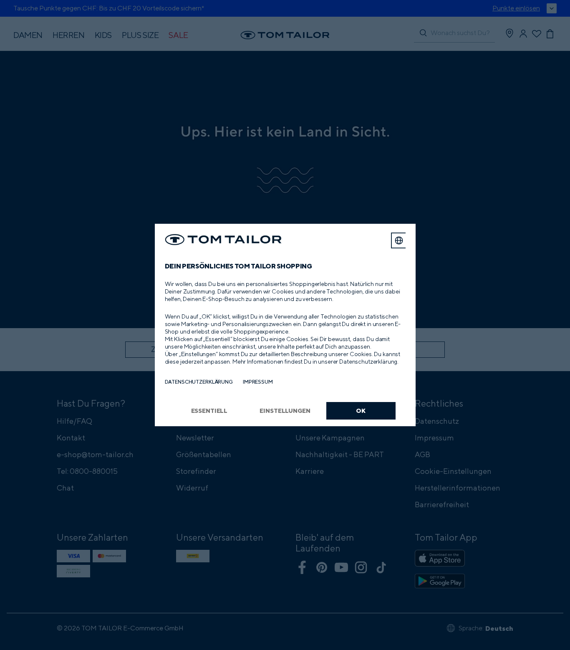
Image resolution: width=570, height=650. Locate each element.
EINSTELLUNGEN (285, 410)
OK (361, 410)
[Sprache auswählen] (399, 240)
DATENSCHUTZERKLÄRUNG (199, 382)
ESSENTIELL (209, 410)
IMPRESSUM (258, 382)
